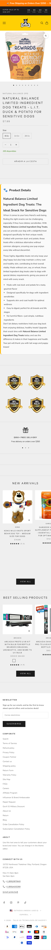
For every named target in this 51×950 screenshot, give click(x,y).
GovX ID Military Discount (14, 806)
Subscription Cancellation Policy (16, 829)
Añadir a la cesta (25, 161)
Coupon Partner (9, 757)
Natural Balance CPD (15, 93)
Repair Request (9, 802)
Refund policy (8, 748)
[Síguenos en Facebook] (4, 902)
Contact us (7, 761)
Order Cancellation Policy (13, 824)
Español (24, 915)
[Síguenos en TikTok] (25, 902)
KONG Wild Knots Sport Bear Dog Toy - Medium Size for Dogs (17, 533)
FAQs (5, 784)
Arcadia (18, 638)
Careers (6, 788)
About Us (7, 811)
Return (5, 815)
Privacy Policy (8, 752)
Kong (17, 527)
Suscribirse (14, 724)
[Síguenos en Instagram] (11, 902)
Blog (5, 820)
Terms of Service (10, 743)
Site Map (6, 779)
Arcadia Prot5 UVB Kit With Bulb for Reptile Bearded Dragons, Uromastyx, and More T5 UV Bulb (17, 647)
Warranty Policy (9, 775)
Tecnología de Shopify (34, 920)
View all (25, 581)
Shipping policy (9, 766)
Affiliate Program (10, 793)
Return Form (8, 770)
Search (5, 739)
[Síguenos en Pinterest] (18, 902)
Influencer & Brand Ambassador (16, 797)
